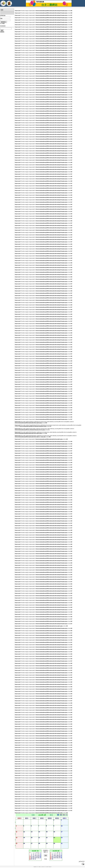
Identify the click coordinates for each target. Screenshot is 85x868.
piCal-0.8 (81, 861)
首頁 (2, 10)
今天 (45, 859)
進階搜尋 (2, 32)
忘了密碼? (2, 23)
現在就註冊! (3, 26)
